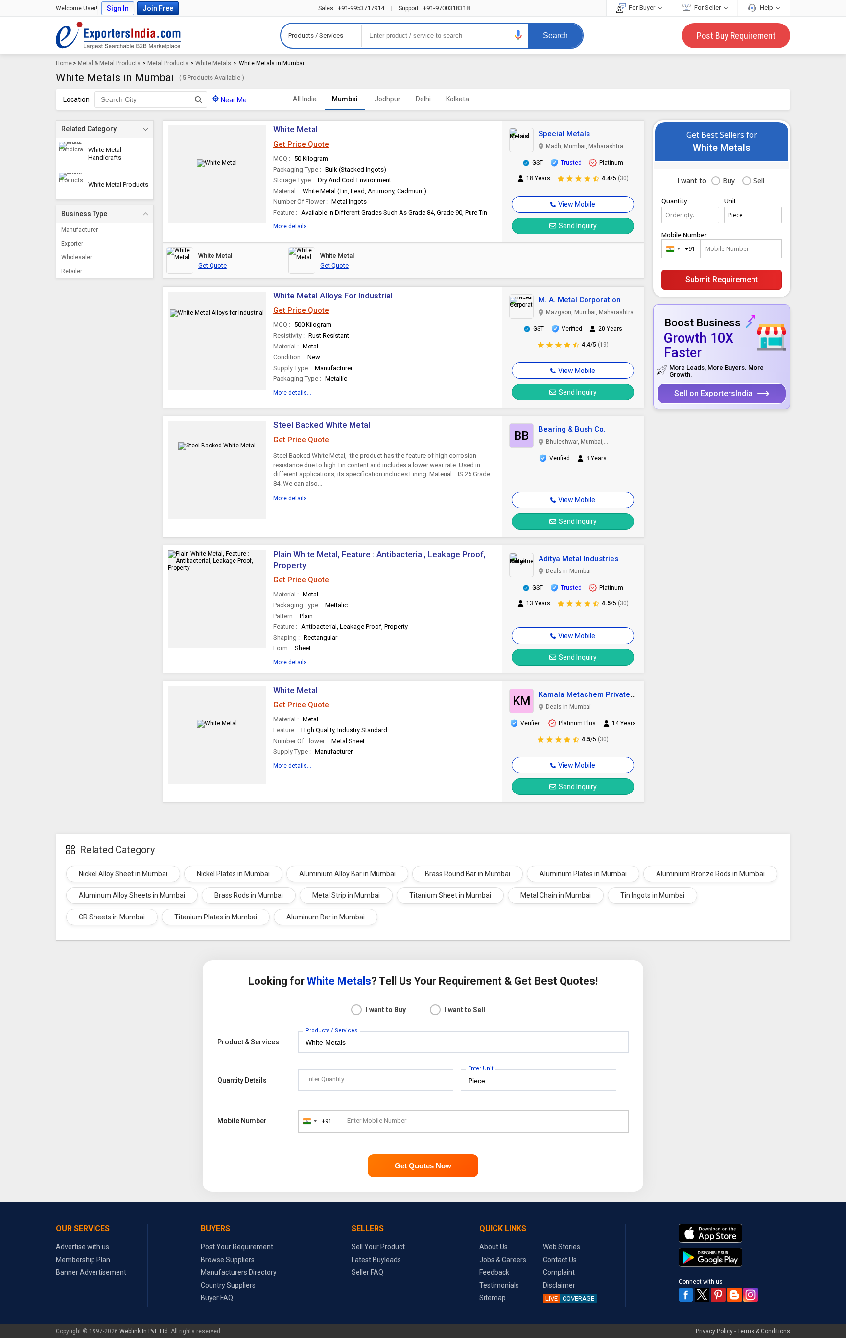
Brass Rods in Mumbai (248, 895)
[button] (518, 35)
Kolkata (457, 99)
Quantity (674, 201)
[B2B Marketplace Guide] (734, 1295)
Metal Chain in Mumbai (555, 895)
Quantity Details (242, 1080)
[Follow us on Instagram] (750, 1295)
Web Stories (561, 1247)
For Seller (707, 7)
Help (766, 7)
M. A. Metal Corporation (580, 300)
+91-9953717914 (352, 8)
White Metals (213, 63)
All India (305, 99)
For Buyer (642, 7)
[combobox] (678, 248)
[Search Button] (198, 99)
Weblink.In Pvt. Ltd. (144, 1331)
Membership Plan (83, 1260)
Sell (758, 180)
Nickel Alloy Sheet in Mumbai (123, 874)
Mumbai (345, 99)
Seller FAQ (367, 1272)
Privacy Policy (714, 1331)
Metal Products (167, 63)
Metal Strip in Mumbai (346, 895)
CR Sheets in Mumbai (112, 917)
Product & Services (248, 1042)
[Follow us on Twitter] (702, 1295)
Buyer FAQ (217, 1298)
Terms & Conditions (763, 1331)
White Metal (295, 129)
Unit (730, 201)
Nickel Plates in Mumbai (233, 874)
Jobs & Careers (502, 1260)
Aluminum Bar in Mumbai (325, 917)
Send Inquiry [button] (578, 226)
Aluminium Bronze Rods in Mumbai (710, 874)
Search (555, 35)
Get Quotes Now (423, 1166)
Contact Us (560, 1260)
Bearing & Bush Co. (572, 429)
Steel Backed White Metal (321, 425)
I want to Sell (465, 1010)
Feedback (494, 1272)
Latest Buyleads (376, 1260)
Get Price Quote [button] (301, 144)
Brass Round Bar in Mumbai (467, 874)
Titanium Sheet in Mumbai (450, 895)
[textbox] (150, 99)
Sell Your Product (378, 1247)
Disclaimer (559, 1285)
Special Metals (564, 133)
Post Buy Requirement (736, 35)
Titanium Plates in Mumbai (215, 917)
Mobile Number (684, 234)
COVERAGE (569, 1298)
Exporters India (118, 35)
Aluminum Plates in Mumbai (583, 874)
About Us (493, 1247)
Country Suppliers (228, 1285)
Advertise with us (82, 1247)
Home (64, 63)
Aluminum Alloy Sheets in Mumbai (132, 895)
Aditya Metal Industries (578, 558)
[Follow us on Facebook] (686, 1295)
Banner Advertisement (91, 1272)
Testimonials (499, 1285)
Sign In (118, 8)
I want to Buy (386, 1010)
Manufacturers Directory (239, 1272)
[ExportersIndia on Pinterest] (718, 1295)
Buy (729, 180)
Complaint (559, 1272)
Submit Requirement (721, 279)
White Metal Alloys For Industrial (333, 295)
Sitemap (492, 1298)
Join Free (157, 8)
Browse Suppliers (228, 1260)
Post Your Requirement (237, 1247)
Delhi (423, 99)
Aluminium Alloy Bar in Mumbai (347, 874)
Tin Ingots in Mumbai (652, 895)
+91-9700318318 (434, 8)
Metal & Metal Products (109, 63)
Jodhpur (387, 99)
